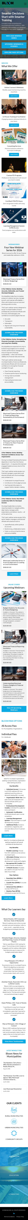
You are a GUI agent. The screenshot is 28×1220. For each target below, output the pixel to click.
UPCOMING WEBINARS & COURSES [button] (14, 45)
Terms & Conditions (9, 1216)
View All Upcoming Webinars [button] (14, 709)
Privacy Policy (20, 1216)
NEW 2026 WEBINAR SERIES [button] (14, 37)
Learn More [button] (14, 96)
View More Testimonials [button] (14, 1041)
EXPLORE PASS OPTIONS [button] (14, 52)
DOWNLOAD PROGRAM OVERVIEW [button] (14, 334)
